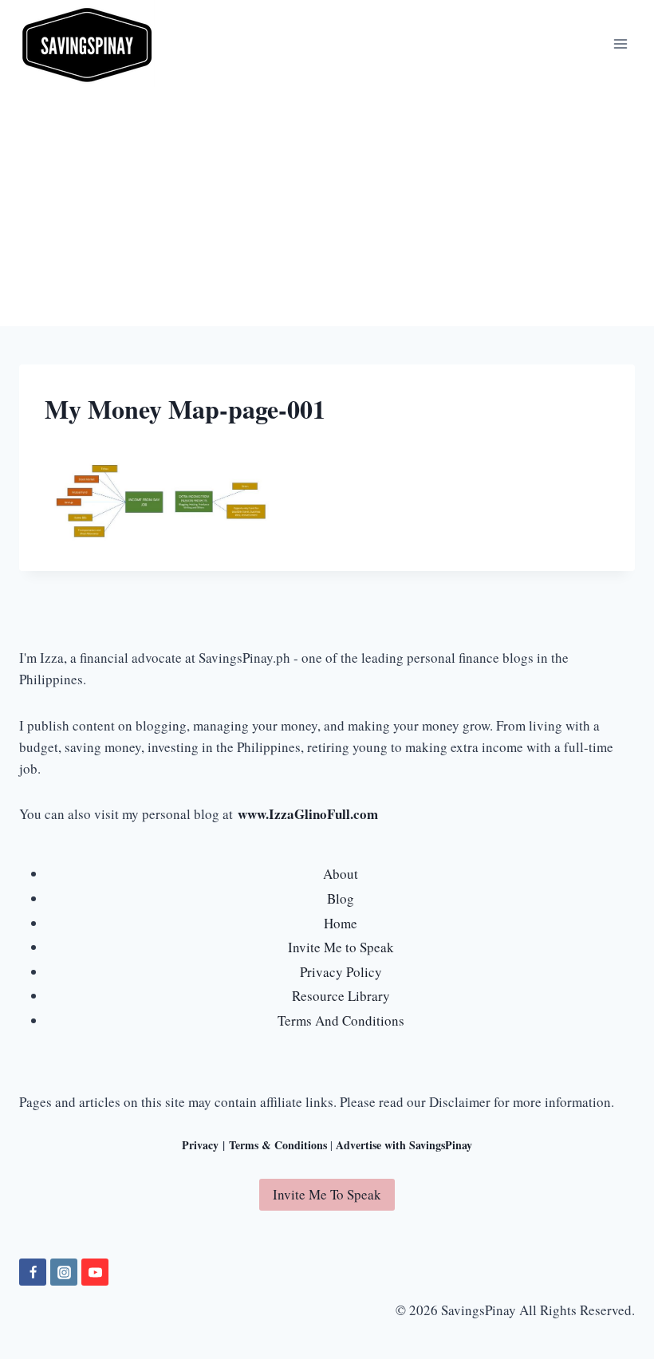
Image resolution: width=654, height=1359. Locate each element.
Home (340, 923)
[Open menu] (620, 43)
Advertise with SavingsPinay (404, 1144)
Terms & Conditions (278, 1144)
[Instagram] (63, 1272)
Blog (340, 898)
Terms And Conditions (341, 1020)
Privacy (200, 1144)
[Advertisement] (327, 206)
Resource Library (341, 996)
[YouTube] (94, 1272)
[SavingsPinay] (87, 43)
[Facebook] (32, 1272)
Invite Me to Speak (341, 947)
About (340, 874)
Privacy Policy (341, 972)
